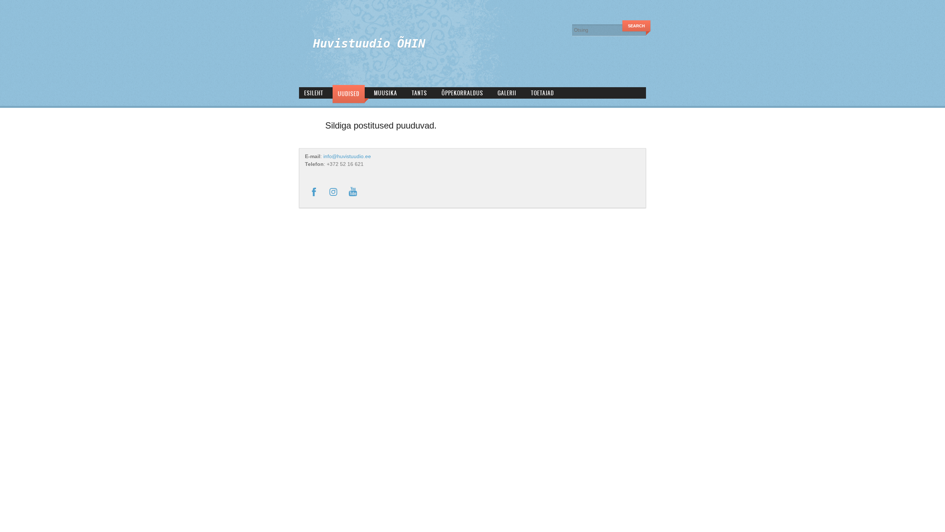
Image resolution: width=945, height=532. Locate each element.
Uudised (349, 94)
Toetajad (542, 93)
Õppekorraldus (462, 93)
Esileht (313, 93)
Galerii (507, 93)
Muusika (385, 93)
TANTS (419, 93)
